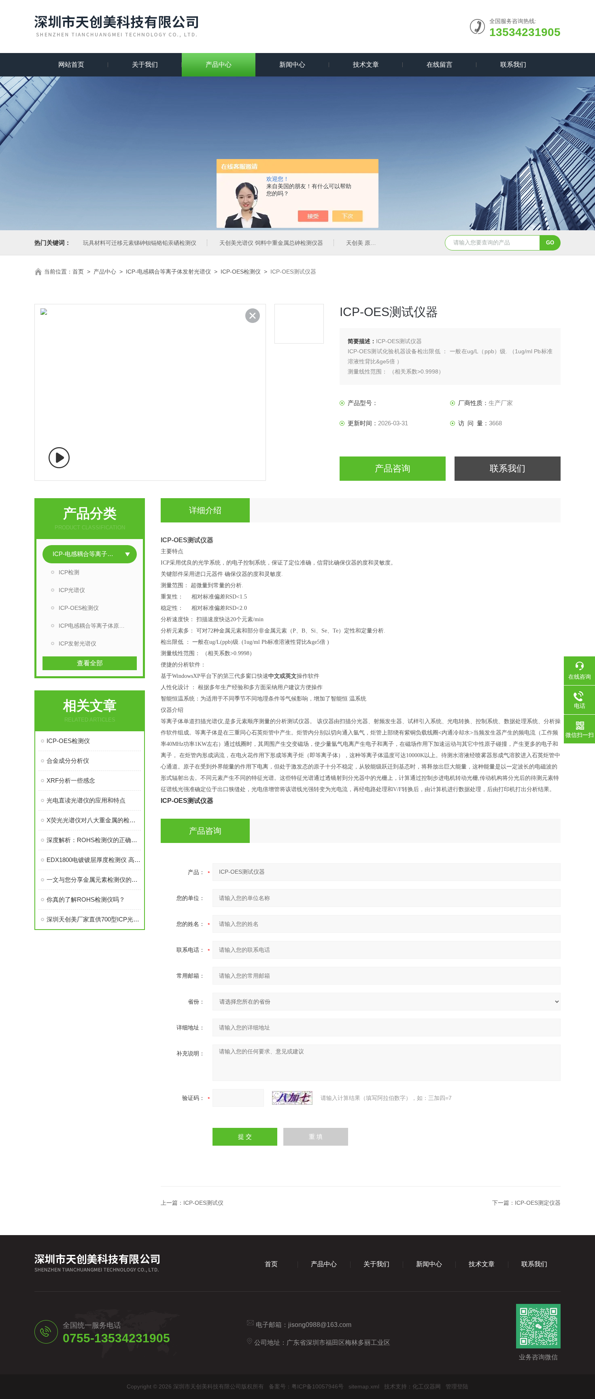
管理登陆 (457, 1386)
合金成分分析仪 (68, 760)
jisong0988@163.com (319, 1324)
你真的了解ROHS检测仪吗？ (86, 899)
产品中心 (219, 64)
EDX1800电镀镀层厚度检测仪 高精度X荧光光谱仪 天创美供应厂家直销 (94, 859)
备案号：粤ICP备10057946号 (306, 1386)
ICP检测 (69, 572)
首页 (78, 271)
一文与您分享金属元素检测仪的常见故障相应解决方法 (94, 879)
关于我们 (145, 64)
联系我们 (513, 64)
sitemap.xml (363, 1386)
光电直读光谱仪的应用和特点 (86, 800)
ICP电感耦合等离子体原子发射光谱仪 (98, 625)
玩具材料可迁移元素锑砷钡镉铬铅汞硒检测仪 (139, 243)
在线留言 (440, 64)
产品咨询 (392, 468)
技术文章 (366, 64)
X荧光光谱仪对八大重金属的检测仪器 (94, 820)
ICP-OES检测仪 (241, 271)
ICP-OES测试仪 (203, 1202)
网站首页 (71, 64)
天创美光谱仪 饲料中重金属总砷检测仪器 (271, 243)
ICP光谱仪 (72, 590)
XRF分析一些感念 (71, 780)
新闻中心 (292, 64)
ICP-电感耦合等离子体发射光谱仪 (168, 271)
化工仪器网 (426, 1386)
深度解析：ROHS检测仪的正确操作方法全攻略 (94, 839)
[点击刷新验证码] (292, 1098)
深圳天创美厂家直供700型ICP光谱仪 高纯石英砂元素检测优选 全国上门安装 (94, 919)
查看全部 (90, 663)
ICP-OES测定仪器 (538, 1202)
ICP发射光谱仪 (77, 643)
